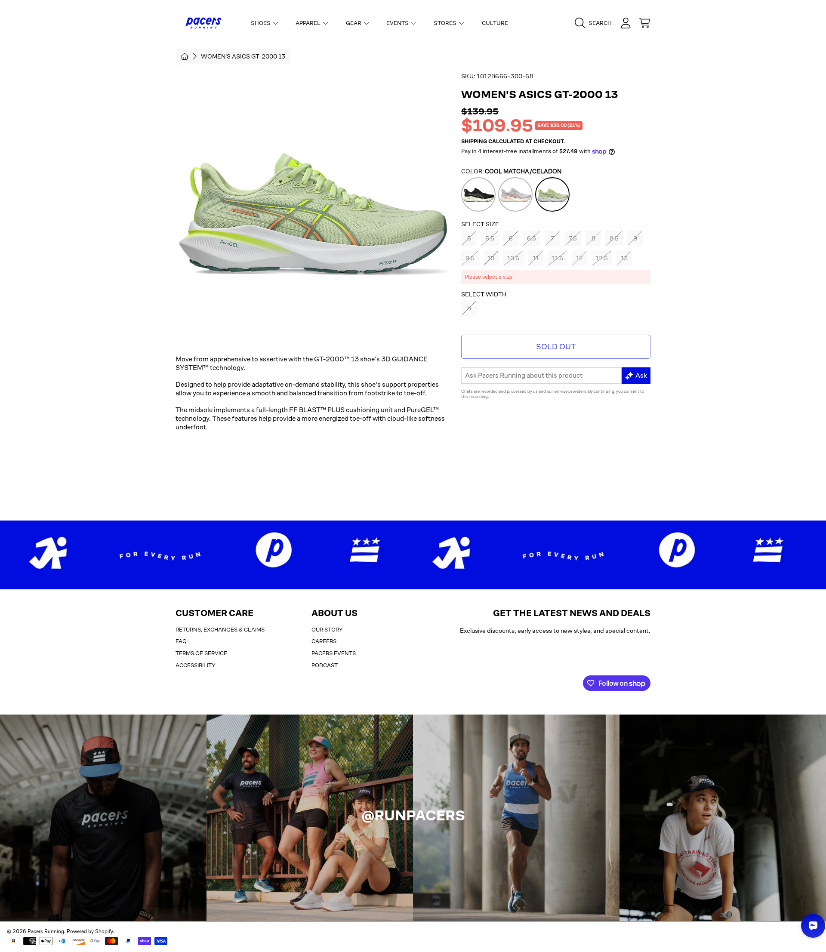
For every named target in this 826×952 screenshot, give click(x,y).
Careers (323, 641)
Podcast (324, 665)
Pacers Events (333, 653)
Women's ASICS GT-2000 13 (243, 56)
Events (398, 23)
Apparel (309, 23)
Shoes (261, 23)
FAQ (181, 641)
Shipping (474, 142)
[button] (595, 23)
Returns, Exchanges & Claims (220, 629)
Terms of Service (201, 653)
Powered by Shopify (90, 931)
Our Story (327, 629)
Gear (354, 23)
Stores (446, 23)
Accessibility (196, 665)
